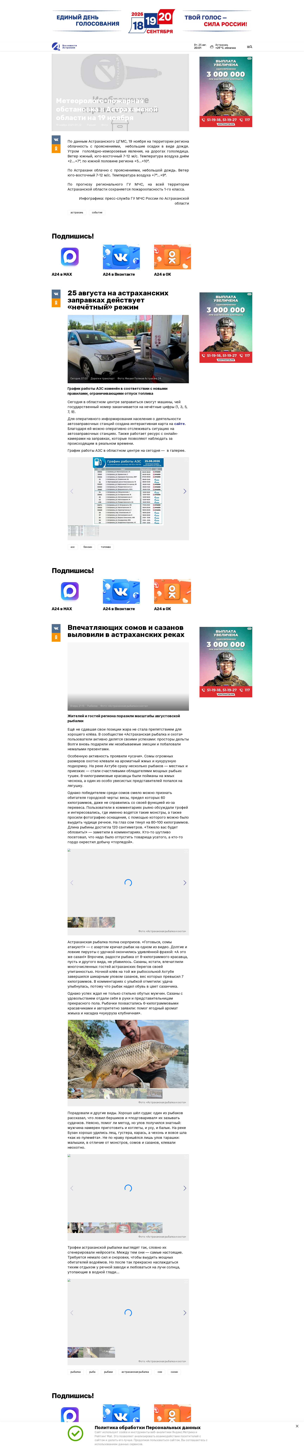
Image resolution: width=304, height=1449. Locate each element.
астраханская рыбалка (135, 1371)
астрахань (77, 212)
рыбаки (108, 1371)
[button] (184, 491)
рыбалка (76, 1371)
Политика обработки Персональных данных (148, 1427)
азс (73, 547)
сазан (174, 1371)
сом (160, 1371)
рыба (92, 1371)
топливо (106, 547)
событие (97, 212)
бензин (88, 547)
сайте (179, 424)
